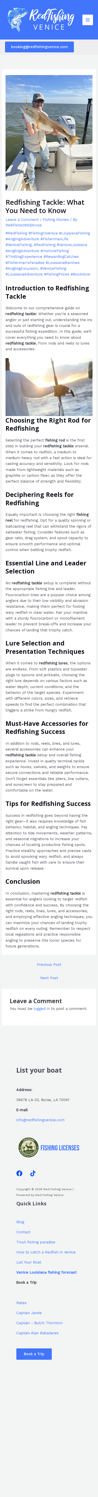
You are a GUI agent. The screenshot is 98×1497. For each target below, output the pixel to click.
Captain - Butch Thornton (39, 1323)
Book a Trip (34, 1354)
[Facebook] (19, 1173)
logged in (42, 1008)
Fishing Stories (56, 219)
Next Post (49, 978)
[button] (39, 47)
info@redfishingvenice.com (40, 1120)
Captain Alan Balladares (37, 1333)
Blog (20, 1222)
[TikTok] (33, 1173)
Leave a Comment (22, 219)
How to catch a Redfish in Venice (46, 1252)
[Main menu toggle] (87, 20)
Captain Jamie (29, 1313)
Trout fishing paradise (35, 1242)
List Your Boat (28, 1262)
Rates (21, 1303)
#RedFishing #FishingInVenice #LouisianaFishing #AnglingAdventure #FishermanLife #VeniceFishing (48, 239)
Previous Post (49, 964)
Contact (23, 1232)
